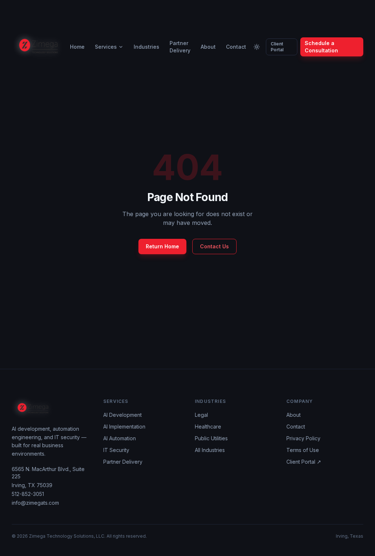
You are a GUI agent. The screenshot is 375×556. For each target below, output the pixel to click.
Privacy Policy (303, 438)
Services (106, 47)
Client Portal (277, 46)
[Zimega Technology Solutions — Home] (39, 47)
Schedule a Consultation (321, 46)
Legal (201, 415)
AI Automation (119, 438)
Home (77, 47)
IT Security (116, 450)
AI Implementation (124, 426)
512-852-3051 (28, 494)
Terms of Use (302, 450)
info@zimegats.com (35, 503)
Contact (236, 47)
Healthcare (208, 426)
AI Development (122, 415)
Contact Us (214, 246)
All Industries (210, 450)
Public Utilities (211, 438)
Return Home (162, 246)
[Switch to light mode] (256, 47)
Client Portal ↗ (303, 462)
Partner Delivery (180, 46)
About (208, 47)
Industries (146, 47)
